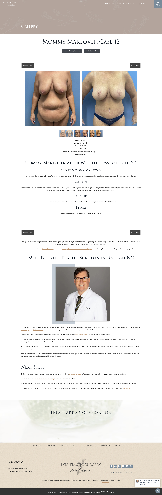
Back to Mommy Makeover (72, 51)
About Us (37, 446)
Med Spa (64, 446)
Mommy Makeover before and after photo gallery (77, 249)
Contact (90, 446)
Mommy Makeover (47, 249)
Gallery (77, 446)
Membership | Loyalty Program (114, 446)
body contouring (38, 330)
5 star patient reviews (81, 335)
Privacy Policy (119, 472)
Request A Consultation (125, 4)
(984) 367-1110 (126, 388)
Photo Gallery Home (92, 51)
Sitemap (112, 472)
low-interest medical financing (44, 379)
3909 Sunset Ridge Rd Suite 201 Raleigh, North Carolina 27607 (20, 469)
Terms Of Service (128, 472)
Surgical (51, 446)
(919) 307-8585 (141, 4)
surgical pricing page (75, 374)
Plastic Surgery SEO (76, 492)
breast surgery (25, 330)
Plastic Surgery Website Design (91, 492)
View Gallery (109, 4)
